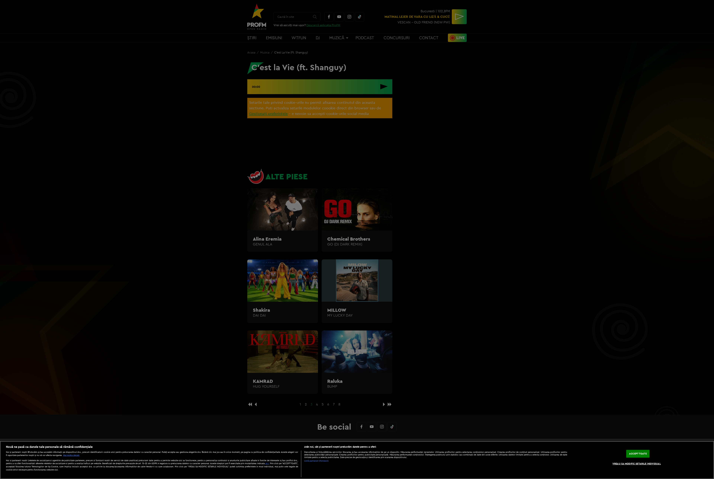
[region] (357, 460)
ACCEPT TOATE (638, 453)
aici (267, 463)
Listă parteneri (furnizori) (316, 461)
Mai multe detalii (71, 455)
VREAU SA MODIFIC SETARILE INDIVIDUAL (636, 463)
